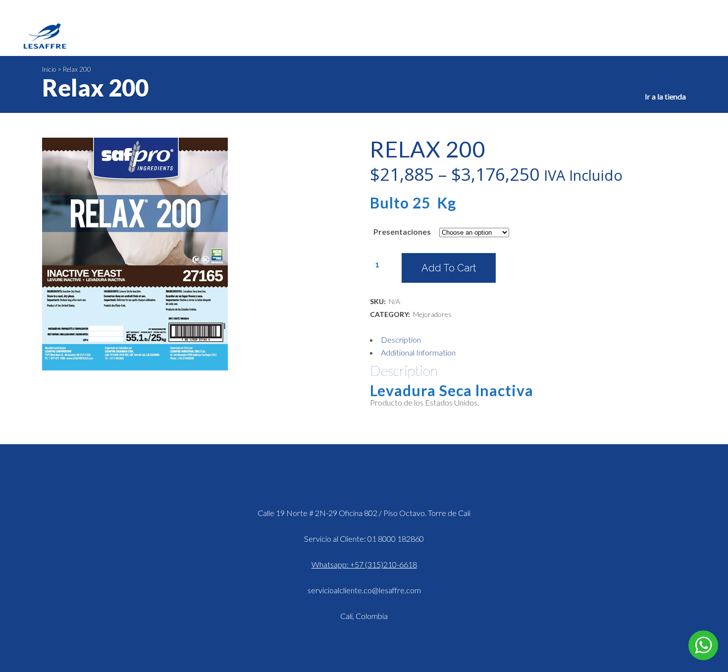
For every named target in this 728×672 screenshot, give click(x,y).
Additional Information (418, 352)
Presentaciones (402, 231)
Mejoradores (432, 314)
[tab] (528, 339)
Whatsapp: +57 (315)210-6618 (364, 564)
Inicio (49, 69)
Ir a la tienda (665, 96)
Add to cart (448, 268)
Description (401, 339)
